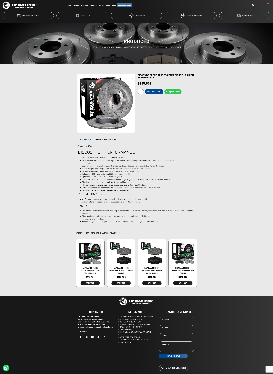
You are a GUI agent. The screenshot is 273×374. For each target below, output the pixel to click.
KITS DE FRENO (85, 15)
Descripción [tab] (85, 139)
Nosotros (93, 5)
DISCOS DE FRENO (114, 47)
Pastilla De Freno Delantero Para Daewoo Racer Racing (152, 270)
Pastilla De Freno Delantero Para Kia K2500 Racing (183, 270)
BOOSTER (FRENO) (194, 15)
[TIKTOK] (98, 337)
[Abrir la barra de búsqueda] (253, 5)
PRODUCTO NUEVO (124, 5)
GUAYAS (248, 15)
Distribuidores (104, 5)
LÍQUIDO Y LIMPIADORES (140, 15)
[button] (129, 20)
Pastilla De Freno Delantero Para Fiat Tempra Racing (121, 270)
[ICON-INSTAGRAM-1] (86, 337)
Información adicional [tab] (106, 139)
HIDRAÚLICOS (31, 15)
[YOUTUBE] (92, 337)
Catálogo (84, 5)
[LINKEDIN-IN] (104, 337)
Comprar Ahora (173, 91)
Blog (114, 5)
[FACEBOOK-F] (80, 337)
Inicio (70, 5)
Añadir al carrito (154, 91)
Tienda (76, 5)
